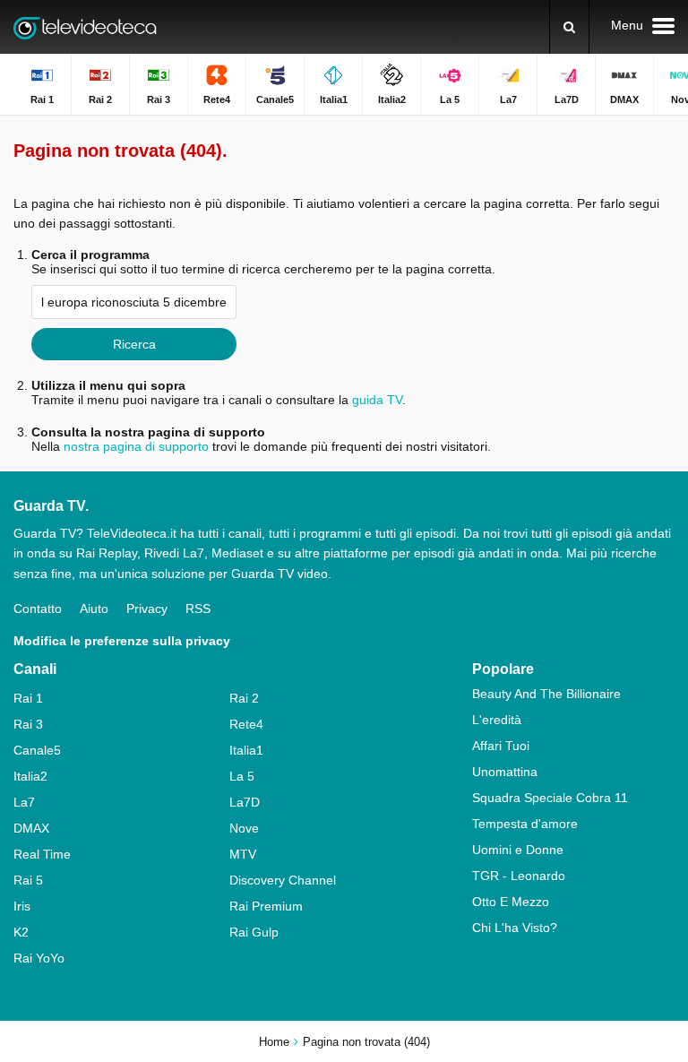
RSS (198, 608)
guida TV (377, 400)
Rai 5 (28, 880)
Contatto (37, 608)
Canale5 (37, 750)
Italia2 (30, 776)
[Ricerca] (569, 27)
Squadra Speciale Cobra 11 (550, 797)
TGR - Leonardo (518, 875)
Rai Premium (266, 906)
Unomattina (505, 771)
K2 (21, 932)
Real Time (42, 854)
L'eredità (496, 719)
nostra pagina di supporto (136, 446)
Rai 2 (244, 698)
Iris (21, 906)
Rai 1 (28, 698)
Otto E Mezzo (510, 901)
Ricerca (134, 344)
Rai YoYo (38, 958)
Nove (244, 828)
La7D (244, 802)
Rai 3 (28, 724)
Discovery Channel (282, 880)
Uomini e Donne (517, 849)
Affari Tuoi (500, 745)
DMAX (31, 828)
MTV (242, 854)
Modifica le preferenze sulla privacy (121, 641)
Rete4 (246, 724)
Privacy (147, 608)
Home (274, 1042)
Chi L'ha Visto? (514, 927)
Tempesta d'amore (525, 823)
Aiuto (94, 608)
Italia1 (246, 750)
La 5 (241, 776)
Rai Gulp (254, 932)
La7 (24, 802)
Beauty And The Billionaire (546, 693)
